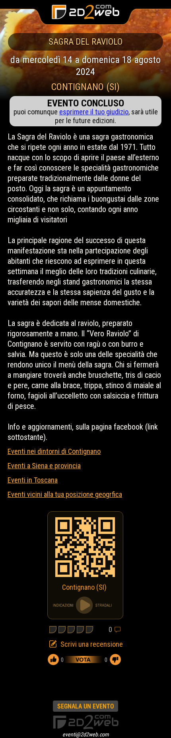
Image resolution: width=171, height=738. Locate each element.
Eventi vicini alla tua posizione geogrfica (65, 494)
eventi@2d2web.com (85, 734)
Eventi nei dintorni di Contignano (54, 451)
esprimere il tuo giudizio (93, 112)
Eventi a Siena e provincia (44, 465)
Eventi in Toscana (33, 480)
